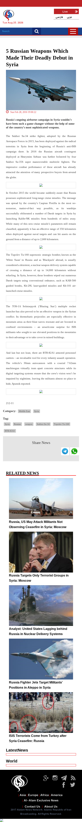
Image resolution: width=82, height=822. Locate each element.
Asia (23, 795)
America (56, 795)
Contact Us (32, 806)
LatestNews (17, 750)
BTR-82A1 (10, 431)
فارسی (59, 17)
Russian (17, 424)
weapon (28, 424)
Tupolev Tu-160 (61, 424)
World (11, 761)
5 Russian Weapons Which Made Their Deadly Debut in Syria (39, 57)
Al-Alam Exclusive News (41, 800)
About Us (51, 806)
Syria (36, 411)
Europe (33, 795)
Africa (44, 795)
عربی (69, 17)
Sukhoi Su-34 (43, 424)
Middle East (24, 411)
